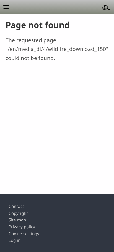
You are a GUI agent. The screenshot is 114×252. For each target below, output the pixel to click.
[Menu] (9, 7)
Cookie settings (24, 234)
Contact (16, 206)
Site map (17, 220)
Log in (14, 240)
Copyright (18, 213)
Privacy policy (22, 227)
